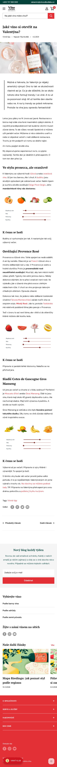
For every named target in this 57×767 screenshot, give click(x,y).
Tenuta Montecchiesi (21, 300)
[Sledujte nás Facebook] (4, 634)
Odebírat (28, 580)
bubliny (40, 177)
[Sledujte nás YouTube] (14, 634)
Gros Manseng (32, 393)
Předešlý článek (13, 523)
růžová (33, 173)
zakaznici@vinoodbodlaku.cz (42, 2)
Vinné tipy (6, 37)
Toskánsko (48, 303)
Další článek (46, 523)
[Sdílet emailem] (27, 507)
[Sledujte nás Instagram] (9, 634)
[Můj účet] (46, 8)
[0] (52, 8)
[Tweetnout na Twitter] (22, 507)
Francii (34, 261)
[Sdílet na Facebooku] (12, 507)
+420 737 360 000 (10, 2)
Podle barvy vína (11, 603)
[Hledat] (51, 16)
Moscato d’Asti (12, 393)
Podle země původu (12, 617)
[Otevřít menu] (4, 9)
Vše (52, 645)
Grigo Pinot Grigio (37, 185)
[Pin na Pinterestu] (17, 507)
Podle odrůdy (9, 610)
